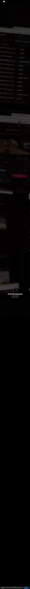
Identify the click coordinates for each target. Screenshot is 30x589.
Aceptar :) (26, 587)
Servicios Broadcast (15, 295)
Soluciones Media (15, 297)
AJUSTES (2, 588)
